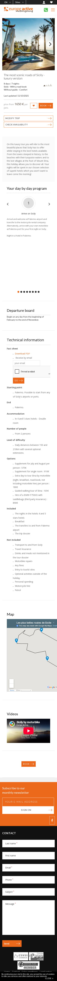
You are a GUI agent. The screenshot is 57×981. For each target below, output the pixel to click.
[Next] (50, 44)
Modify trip (12, 118)
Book (43, 105)
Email (8, 867)
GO (16, 380)
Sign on (26, 810)
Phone (9, 879)
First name (10, 855)
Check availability (16, 124)
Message (10, 903)
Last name (11, 843)
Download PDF (22, 353)
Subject (9, 891)
